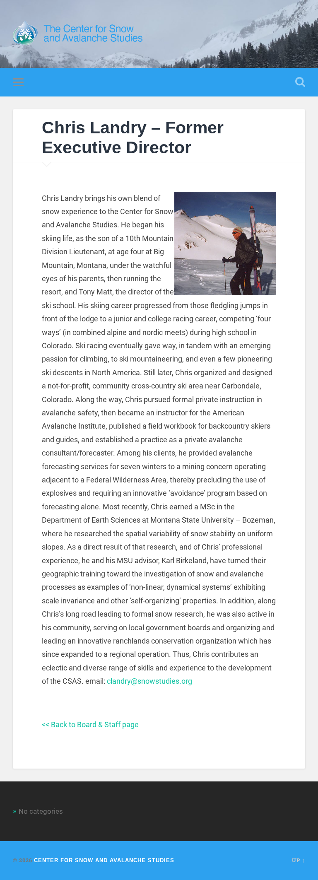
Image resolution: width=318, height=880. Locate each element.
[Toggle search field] (300, 82)
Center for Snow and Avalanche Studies (104, 860)
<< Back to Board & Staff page (90, 724)
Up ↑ (298, 860)
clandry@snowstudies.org (149, 681)
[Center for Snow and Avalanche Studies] (80, 34)
